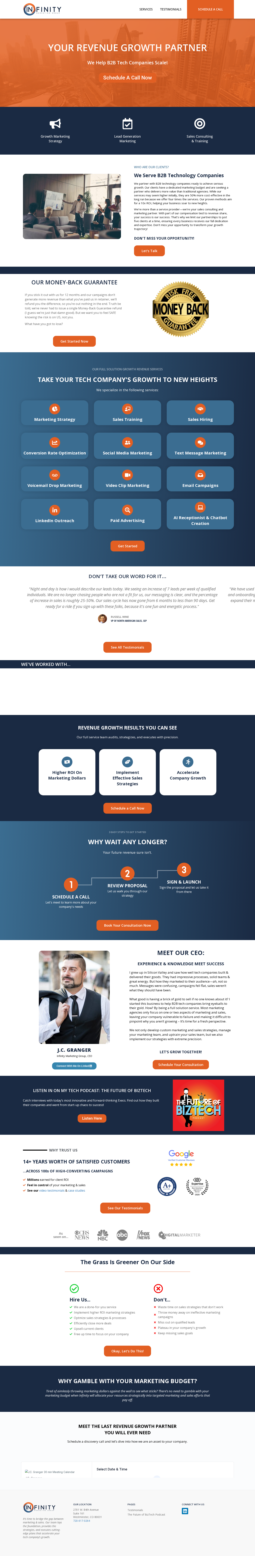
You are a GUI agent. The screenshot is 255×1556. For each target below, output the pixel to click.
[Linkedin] (185, 1511)
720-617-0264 (81, 1520)
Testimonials (170, 9)
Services (146, 9)
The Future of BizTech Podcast (146, 1514)
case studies (76, 1190)
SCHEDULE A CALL (210, 9)
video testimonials (52, 1190)
